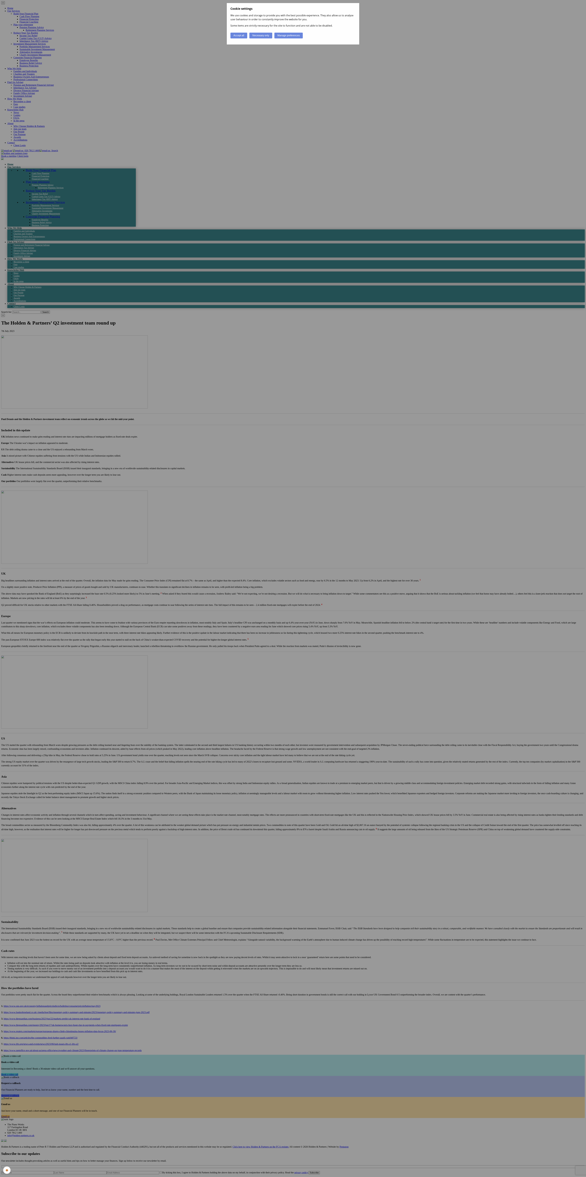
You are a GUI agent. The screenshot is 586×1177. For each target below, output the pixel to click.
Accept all (238, 35)
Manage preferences (288, 35)
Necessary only (260, 35)
